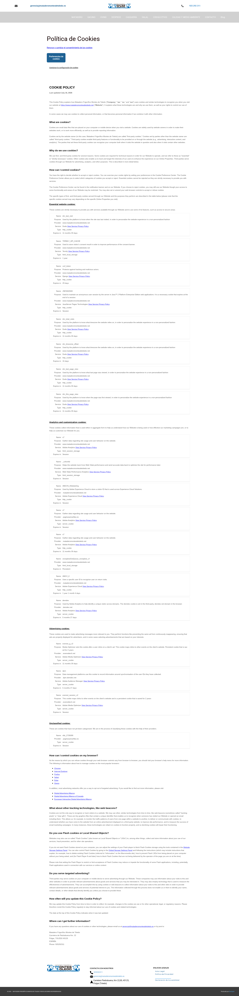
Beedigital (231, 991)
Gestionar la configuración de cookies (63, 68)
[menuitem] (77, 17)
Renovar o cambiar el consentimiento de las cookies (69, 47)
